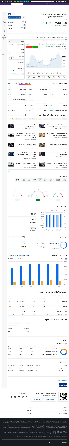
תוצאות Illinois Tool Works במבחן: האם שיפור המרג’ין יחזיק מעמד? (57, 164)
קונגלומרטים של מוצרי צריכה (14, 323)
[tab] (64, 180)
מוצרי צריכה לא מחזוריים (13, 325)
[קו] (63, 44)
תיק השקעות (64, 410)
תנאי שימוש (17, 442)
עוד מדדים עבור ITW (12, 83)
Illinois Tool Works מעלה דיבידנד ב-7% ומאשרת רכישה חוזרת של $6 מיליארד (57, 125)
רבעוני (62, 258)
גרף (62, 37)
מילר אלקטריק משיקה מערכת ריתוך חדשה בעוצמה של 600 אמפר (26, 125)
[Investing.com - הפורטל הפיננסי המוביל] (61, 1)
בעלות (58, 40)
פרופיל (62, 40)
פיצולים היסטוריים (45, 40)
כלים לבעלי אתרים (63, 413)
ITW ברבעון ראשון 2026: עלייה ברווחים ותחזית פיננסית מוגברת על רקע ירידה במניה (26, 154)
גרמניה (9, 331)
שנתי (66, 258)
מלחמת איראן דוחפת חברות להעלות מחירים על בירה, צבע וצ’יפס (58, 145)
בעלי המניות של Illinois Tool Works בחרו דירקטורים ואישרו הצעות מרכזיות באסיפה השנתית (26, 135)
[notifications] (5, 1)
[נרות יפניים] (66, 44)
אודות (31, 407)
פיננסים (49, 37)
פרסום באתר (29, 410)
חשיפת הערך (12, 22)
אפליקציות (65, 407)
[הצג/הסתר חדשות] (39, 44)
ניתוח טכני (42, 37)
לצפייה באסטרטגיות (28, 32)
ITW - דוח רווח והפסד (59, 255)
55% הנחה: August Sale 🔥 (23, 1)
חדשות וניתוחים (56, 37)
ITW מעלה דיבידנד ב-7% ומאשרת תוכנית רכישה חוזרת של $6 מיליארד (57, 134)
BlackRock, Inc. (63, 370)
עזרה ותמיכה (29, 413)
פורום (37, 37)
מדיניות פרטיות (10, 442)
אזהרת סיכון (4, 442)
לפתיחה (44, 314)
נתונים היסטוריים (53, 40)
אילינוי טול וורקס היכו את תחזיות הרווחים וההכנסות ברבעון (57, 153)
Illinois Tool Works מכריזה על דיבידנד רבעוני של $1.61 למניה (26, 145)
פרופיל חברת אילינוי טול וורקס (56, 320)
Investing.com (64, 148)
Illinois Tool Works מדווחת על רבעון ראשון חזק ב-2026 (25, 164)
